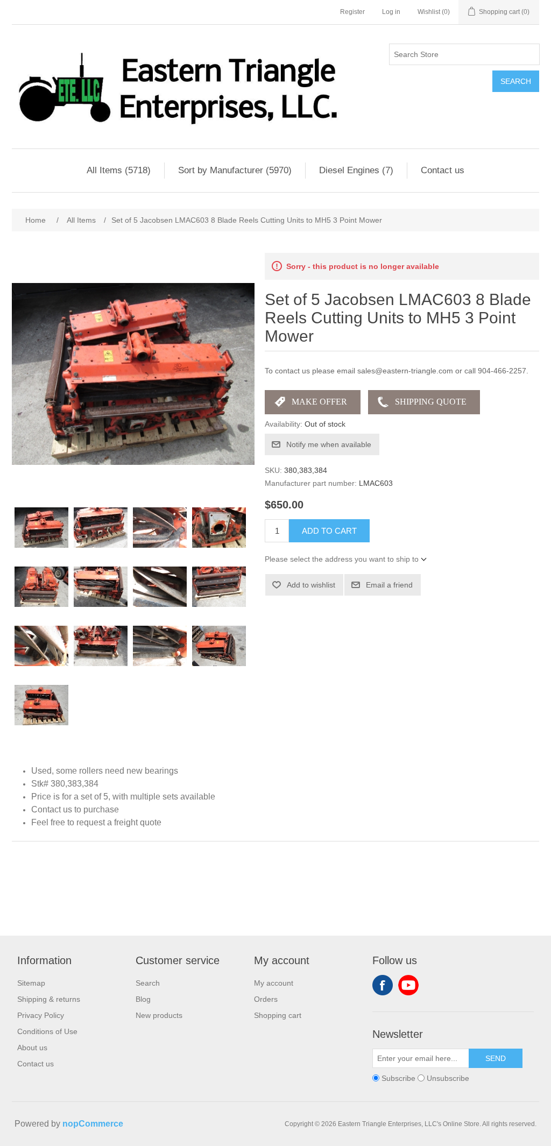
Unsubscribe (448, 1078)
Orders (266, 999)
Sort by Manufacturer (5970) (235, 170)
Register (352, 12)
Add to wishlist (311, 585)
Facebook (382, 985)
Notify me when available (328, 444)
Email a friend (389, 585)
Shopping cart (277, 1015)
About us (32, 1047)
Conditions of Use (47, 1031)
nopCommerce (92, 1123)
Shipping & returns (48, 999)
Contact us (442, 170)
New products (159, 1015)
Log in (391, 12)
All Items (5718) (119, 170)
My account (273, 983)
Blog (143, 999)
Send (495, 1058)
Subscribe (398, 1078)
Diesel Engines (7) (356, 170)
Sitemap (31, 983)
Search (515, 81)
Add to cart (329, 530)
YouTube (408, 985)
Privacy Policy (40, 1015)
